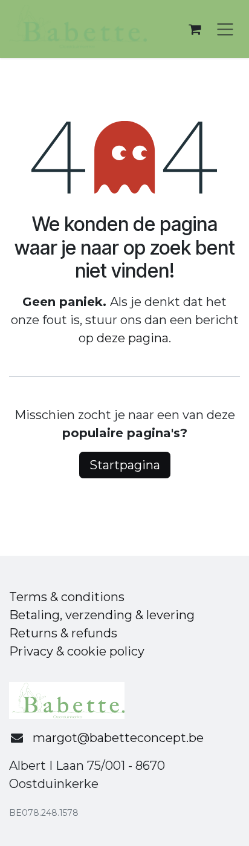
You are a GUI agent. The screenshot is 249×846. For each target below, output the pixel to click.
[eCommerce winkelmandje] (194, 29)
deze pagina (133, 338)
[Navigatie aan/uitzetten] (225, 29)
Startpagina (124, 465)
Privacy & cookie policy (76, 651)
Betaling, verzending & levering (102, 615)
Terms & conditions (66, 597)
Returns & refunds (63, 633)
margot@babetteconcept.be (118, 737)
